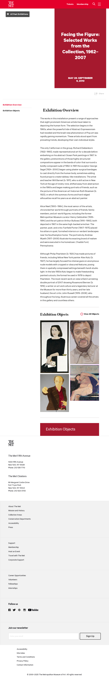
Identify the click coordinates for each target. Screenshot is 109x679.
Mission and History (16, 510)
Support (11, 543)
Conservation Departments (19, 519)
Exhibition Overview (12, 104)
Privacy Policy (22, 661)
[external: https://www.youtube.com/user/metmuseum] (33, 610)
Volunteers (12, 579)
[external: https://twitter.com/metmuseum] (14, 610)
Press (10, 527)
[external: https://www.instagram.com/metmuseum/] (24, 610)
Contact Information (25, 665)
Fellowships (13, 584)
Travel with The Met (16, 555)
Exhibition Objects (11, 110)
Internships (12, 588)
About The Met (14, 506)
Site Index (21, 653)
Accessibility (13, 523)
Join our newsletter (18, 628)
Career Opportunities (17, 575)
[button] (94, 4)
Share (101, 93)
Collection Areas (15, 515)
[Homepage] (11, 4)
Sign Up (90, 636)
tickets (70, 4)
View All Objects (91, 314)
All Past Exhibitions (19, 14)
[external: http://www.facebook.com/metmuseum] (9, 610)
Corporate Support (16, 560)
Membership (13, 547)
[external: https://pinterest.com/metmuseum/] (19, 610)
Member (80, 4)
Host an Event (14, 551)
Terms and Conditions (26, 657)
